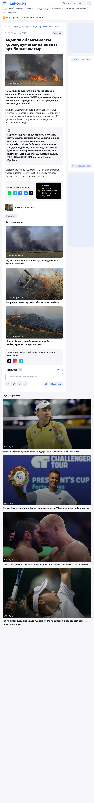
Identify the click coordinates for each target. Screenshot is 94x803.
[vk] (25, 193)
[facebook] (20, 193)
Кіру (61, 369)
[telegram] (15, 193)
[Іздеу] (89, 3)
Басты (8, 26)
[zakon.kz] (18, 3)
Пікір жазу (56, 384)
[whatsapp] (9, 193)
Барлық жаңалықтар (22, 26)
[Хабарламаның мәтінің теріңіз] (34, 376)
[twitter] (31, 193)
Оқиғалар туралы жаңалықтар (46, 26)
